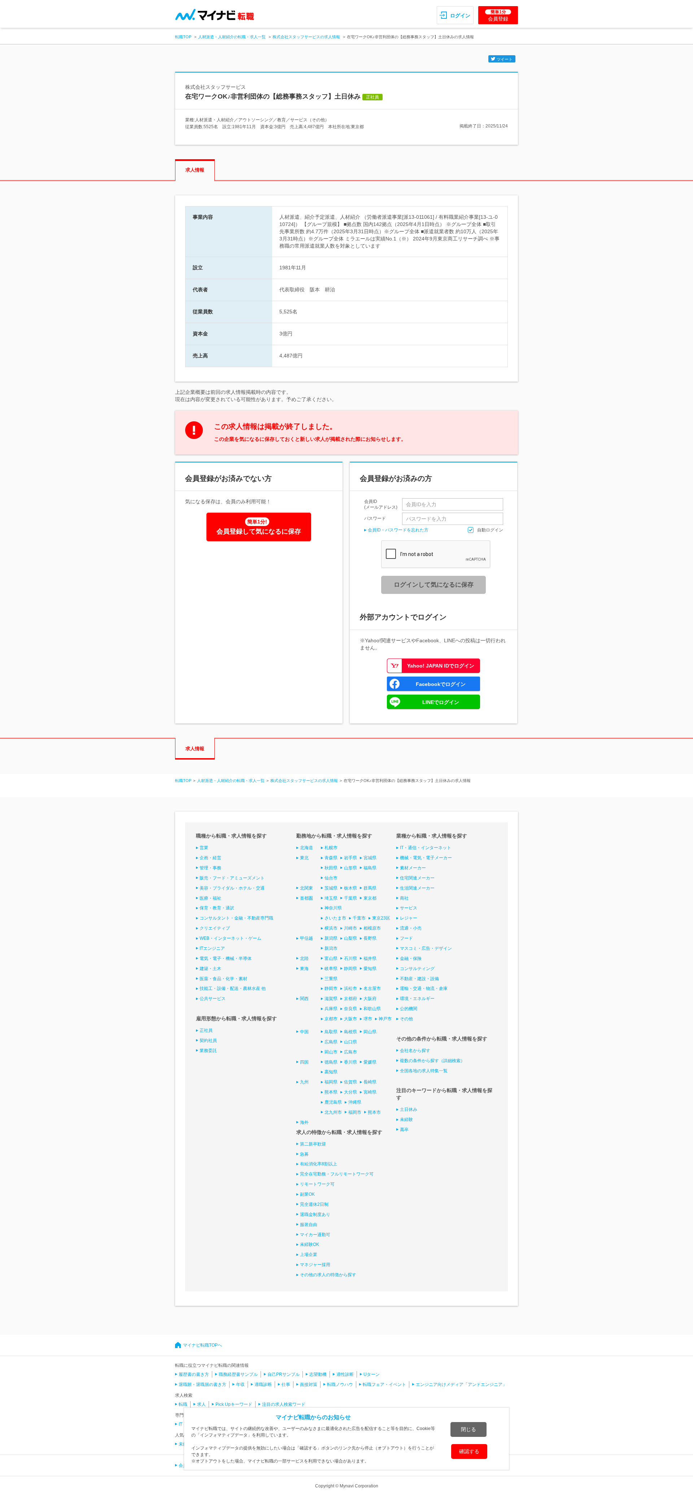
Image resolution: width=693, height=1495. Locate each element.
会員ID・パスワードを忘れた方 (398, 530)
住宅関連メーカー (417, 878)
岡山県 (369, 1031)
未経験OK (309, 1244)
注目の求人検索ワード (283, 1404)
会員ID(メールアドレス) (380, 504)
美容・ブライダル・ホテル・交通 (232, 888)
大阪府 (369, 998)
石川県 (350, 958)
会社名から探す (415, 1050)
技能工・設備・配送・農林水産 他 (233, 988)
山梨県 (350, 938)
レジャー (408, 918)
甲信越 (306, 938)
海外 (304, 1122)
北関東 (306, 888)
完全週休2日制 (314, 1204)
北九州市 (333, 1112)
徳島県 (330, 1062)
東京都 (369, 898)
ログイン (460, 15)
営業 (204, 847)
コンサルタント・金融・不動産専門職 (236, 918)
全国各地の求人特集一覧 (424, 1070)
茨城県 (330, 888)
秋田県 (330, 867)
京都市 (330, 1018)
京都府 (350, 998)
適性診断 (345, 1374)
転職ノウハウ (340, 1384)
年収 (240, 1384)
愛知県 (369, 968)
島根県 (350, 1031)
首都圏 (306, 898)
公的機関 (408, 1008)
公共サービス (213, 998)
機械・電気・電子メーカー (426, 857)
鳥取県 (330, 1031)
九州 (304, 1082)
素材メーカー (413, 867)
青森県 (330, 857)
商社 (404, 898)
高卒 (404, 1129)
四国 (304, 1062)
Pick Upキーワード (233, 1404)
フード (406, 938)
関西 (304, 998)
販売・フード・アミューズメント (232, 878)
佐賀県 (350, 1082)
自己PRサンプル (283, 1374)
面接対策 (308, 1384)
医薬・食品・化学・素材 (223, 978)
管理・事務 (210, 867)
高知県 (330, 1071)
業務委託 (208, 1050)
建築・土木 (210, 968)
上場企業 (308, 1254)
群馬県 (369, 888)
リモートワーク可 (317, 1184)
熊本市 (374, 1112)
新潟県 (330, 938)
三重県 (330, 978)
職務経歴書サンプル (238, 1374)
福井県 (369, 958)
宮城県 (369, 857)
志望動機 (318, 1374)
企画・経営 (210, 857)
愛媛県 (369, 1062)
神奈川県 (333, 908)
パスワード (375, 518)
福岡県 (330, 1082)
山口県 (350, 1041)
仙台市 (330, 878)
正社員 (206, 1030)
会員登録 (498, 15)
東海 (304, 968)
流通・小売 (411, 928)
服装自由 (308, 1224)
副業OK (307, 1194)
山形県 (350, 867)
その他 (406, 1018)
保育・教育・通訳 (217, 908)
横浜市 (330, 928)
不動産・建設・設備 (419, 978)
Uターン (371, 1374)
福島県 (369, 867)
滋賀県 (330, 998)
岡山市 (330, 1052)
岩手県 (350, 857)
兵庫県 (330, 1008)
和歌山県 (372, 1008)
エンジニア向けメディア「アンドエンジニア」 (461, 1384)
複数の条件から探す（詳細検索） (432, 1060)
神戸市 (385, 1018)
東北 (304, 857)
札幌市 (330, 847)
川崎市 (350, 928)
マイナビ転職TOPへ (202, 1345)
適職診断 (263, 1384)
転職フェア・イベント (384, 1384)
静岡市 (330, 988)
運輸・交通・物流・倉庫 (424, 988)
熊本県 (330, 1092)
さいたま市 (335, 918)
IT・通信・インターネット (425, 847)
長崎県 (369, 1082)
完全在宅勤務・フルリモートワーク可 (337, 1174)
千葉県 (350, 898)
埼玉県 (330, 898)
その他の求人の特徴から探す (328, 1274)
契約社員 (208, 1040)
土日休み (408, 1109)
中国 (304, 1031)
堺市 (367, 1018)
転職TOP (183, 37)
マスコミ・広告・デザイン (426, 948)
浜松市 (350, 988)
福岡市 (354, 1112)
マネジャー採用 (315, 1264)
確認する (469, 1451)
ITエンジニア (212, 948)
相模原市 (372, 928)
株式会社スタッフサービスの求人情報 (306, 37)
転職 (183, 1404)
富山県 (330, 958)
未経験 (406, 1119)
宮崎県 (369, 1092)
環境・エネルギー (417, 998)
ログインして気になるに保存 (434, 584)
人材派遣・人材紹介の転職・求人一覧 (232, 37)
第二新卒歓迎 (313, 1144)
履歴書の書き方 (194, 1374)
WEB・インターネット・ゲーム (230, 938)
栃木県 (350, 888)
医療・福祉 (210, 898)
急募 (304, 1154)
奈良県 (350, 1008)
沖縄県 (354, 1102)
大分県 (350, 1092)
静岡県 (350, 968)
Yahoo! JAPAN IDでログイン (440, 666)
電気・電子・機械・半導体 (226, 958)
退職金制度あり (315, 1214)
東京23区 (381, 918)
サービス (408, 908)
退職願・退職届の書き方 (202, 1384)
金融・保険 (411, 958)
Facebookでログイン (441, 684)
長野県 (369, 938)
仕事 (286, 1384)
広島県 (330, 1041)
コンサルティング (417, 968)
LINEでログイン (440, 702)
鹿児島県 (333, 1102)
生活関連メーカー (417, 888)
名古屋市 (372, 988)
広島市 (350, 1052)
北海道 (306, 847)
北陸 (304, 958)
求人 (201, 1404)
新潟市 (330, 948)
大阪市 (350, 1018)
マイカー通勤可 (315, 1234)
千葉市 (359, 918)
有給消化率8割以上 (318, 1163)
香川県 (350, 1062)
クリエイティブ (215, 928)
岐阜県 (330, 968)
